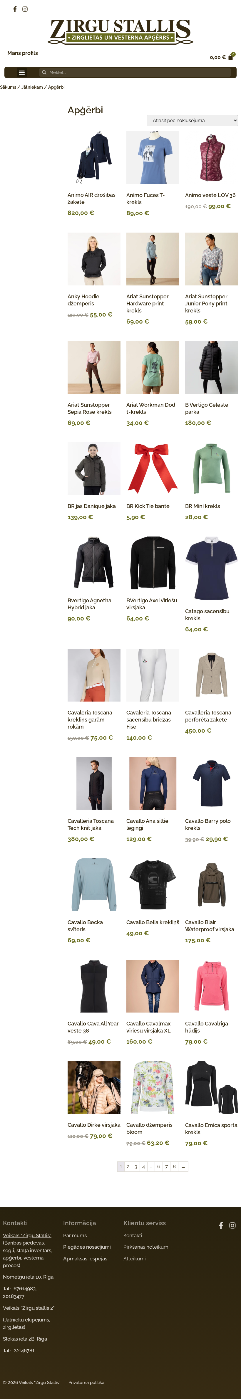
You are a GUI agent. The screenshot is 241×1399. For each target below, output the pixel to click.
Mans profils (22, 53)
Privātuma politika (86, 1382)
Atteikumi (134, 1259)
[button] (22, 72)
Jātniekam (32, 87)
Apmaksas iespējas (85, 1259)
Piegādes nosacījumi (87, 1247)
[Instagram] (25, 9)
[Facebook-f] (15, 9)
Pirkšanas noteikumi (146, 1247)
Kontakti (132, 1235)
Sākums (8, 87)
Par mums (75, 1235)
